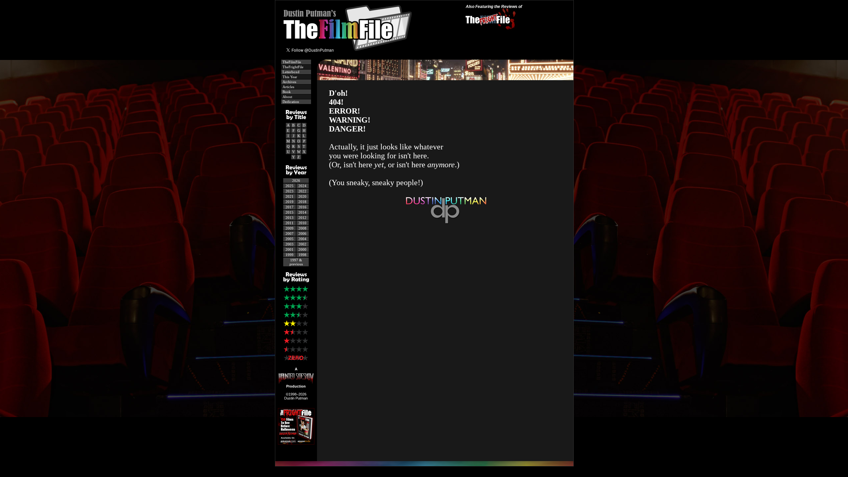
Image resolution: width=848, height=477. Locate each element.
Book (286, 92)
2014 (302, 212)
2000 (302, 249)
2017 (289, 207)
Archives (289, 82)
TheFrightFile (292, 67)
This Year (289, 77)
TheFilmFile (291, 62)
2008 (302, 228)
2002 (302, 244)
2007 (289, 234)
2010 (302, 223)
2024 (302, 186)
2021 (289, 196)
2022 (302, 191)
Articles (288, 87)
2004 (302, 239)
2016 (302, 207)
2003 (289, 244)
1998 (302, 255)
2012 (302, 218)
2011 (289, 223)
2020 (302, 196)
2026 (296, 181)
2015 (289, 212)
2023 (289, 191)
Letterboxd (290, 72)
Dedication (290, 102)
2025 (289, 186)
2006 (302, 234)
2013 (289, 218)
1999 (289, 255)
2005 (289, 239)
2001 (289, 249)
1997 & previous (296, 262)
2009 (289, 228)
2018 (302, 202)
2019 (289, 202)
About (287, 97)
